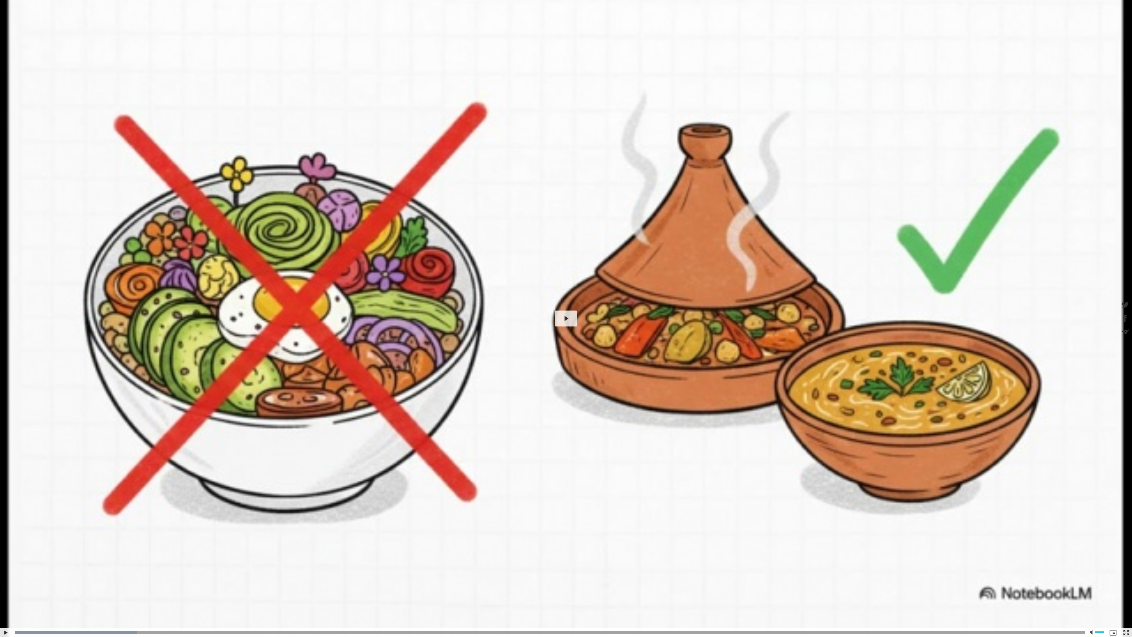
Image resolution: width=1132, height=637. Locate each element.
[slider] (550, 632)
